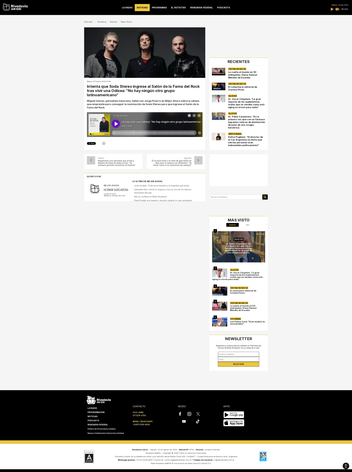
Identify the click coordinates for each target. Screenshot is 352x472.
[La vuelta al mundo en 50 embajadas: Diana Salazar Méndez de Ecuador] (219, 306)
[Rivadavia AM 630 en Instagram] (190, 414)
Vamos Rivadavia (234, 133)
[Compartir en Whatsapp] (103, 143)
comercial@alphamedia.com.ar (177, 460)
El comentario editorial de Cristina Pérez (242, 88)
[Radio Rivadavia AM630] (15, 6)
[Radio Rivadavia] (99, 399)
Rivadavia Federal (98, 424)
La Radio (92, 408)
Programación (96, 412)
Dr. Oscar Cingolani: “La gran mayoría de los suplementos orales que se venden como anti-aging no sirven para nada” (246, 103)
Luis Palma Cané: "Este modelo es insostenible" (247, 322)
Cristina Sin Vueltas (237, 69)
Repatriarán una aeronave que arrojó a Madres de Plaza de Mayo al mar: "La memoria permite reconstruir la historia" (116, 163)
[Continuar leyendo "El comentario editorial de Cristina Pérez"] (218, 86)
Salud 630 (232, 95)
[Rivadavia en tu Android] (233, 415)
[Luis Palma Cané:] (219, 322)
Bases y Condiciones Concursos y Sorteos (106, 433)
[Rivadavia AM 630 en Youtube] (184, 421)
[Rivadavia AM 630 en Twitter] (200, 414)
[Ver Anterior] (91, 160)
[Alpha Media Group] (89, 457)
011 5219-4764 (139, 415)
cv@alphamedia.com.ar (224, 460)
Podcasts (93, 420)
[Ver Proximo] (198, 160)
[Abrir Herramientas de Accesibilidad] (346, 466)
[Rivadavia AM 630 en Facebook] (181, 414)
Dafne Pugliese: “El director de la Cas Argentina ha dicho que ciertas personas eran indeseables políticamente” (245, 141)
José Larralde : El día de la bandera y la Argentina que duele (161, 185)
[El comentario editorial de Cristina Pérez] (219, 291)
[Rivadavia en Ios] (233, 423)
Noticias (92, 416)
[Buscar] (265, 197)
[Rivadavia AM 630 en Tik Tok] (198, 421)
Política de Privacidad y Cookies (102, 429)
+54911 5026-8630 (141, 424)
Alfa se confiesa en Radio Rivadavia (150, 196)
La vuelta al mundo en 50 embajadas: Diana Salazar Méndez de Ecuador (243, 75)
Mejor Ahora (111, 185)
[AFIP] (263, 456)
